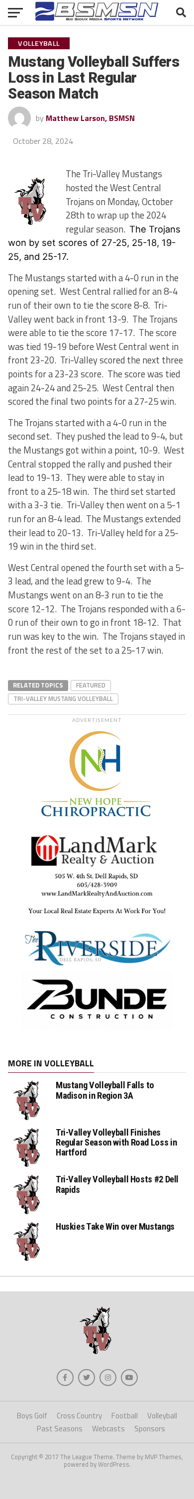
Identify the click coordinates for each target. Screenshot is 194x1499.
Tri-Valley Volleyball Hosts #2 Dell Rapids (117, 1184)
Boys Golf (32, 1415)
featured (90, 685)
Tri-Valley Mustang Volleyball (63, 698)
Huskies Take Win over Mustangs (115, 1226)
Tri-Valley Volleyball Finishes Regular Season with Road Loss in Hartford (116, 1142)
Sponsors (149, 1428)
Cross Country (79, 1415)
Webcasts (108, 1428)
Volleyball (162, 1415)
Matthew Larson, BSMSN (90, 118)
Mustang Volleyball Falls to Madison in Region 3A (105, 1090)
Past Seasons (60, 1428)
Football (124, 1415)
